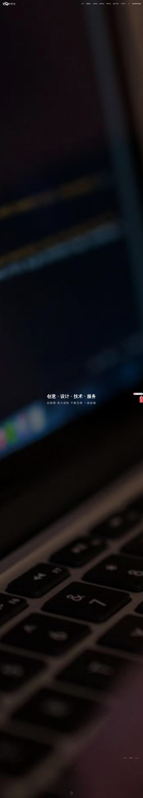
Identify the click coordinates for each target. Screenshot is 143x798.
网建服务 (88, 3)
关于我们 (123, 3)
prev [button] (125, 758)
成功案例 (95, 3)
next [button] (136, 758)
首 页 (82, 3)
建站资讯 (102, 3)
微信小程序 (116, 3)
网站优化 (108, 3)
